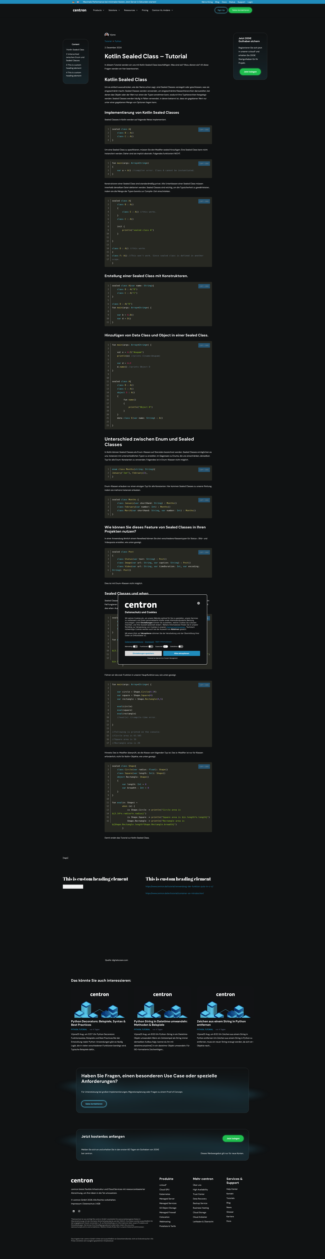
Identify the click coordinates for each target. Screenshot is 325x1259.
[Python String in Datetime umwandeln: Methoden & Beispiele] (162, 1002)
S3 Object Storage (167, 1208)
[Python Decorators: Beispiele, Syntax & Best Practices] (99, 1002)
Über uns (197, 1185)
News (229, 1207)
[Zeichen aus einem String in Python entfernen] (225, 1002)
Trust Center (199, 1194)
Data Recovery (200, 1198)
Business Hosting (201, 1208)
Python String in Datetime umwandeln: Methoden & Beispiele (161, 1023)
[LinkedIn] (73, 1211)
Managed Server (167, 1198)
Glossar (230, 1212)
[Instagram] (79, 1211)
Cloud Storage (199, 1212)
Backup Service (200, 1203)
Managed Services (167, 1203)
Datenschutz (89, 1203)
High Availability (200, 1189)
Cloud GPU (164, 1189)
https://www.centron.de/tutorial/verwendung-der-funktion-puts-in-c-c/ (179, 886)
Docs (228, 1221)
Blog (228, 1202)
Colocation (164, 1217)
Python (74, 1029)
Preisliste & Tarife (167, 1226)
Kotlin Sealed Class (75, 49)
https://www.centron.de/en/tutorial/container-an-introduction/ (175, 893)
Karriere (230, 1216)
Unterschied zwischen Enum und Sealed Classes (75, 57)
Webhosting (164, 1221)
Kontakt (229, 1193)
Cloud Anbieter (200, 1217)
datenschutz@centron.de (80, 1227)
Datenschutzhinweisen (135, 1227)
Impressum (76, 1203)
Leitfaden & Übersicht (203, 1221)
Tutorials (230, 1198)
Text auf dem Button (73, 886)
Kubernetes (164, 1194)
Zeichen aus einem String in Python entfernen (221, 1023)
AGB (98, 1203)
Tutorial (83, 1029)
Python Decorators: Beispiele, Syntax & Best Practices (98, 1023)
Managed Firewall (167, 1212)
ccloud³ (162, 1185)
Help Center (232, 1189)
